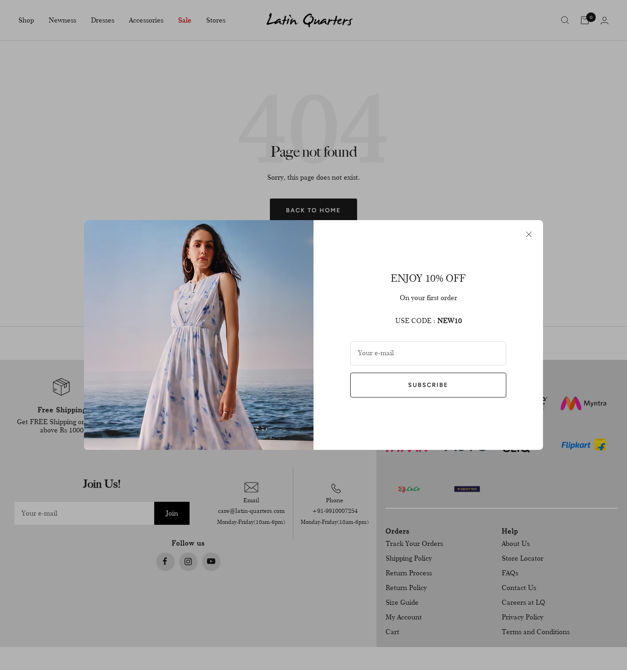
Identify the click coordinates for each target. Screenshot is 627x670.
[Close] (529, 234)
